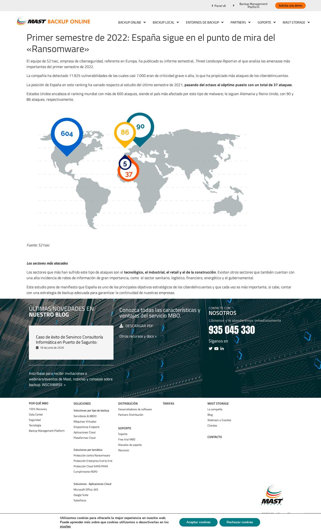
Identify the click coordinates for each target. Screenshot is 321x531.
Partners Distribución (130, 415)
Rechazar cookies (240, 522)
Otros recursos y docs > (138, 336)
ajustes (65, 526)
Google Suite (81, 495)
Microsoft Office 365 (86, 489)
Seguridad (35, 420)
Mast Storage (294, 22)
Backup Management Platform (47, 431)
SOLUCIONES (82, 403)
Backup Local (163, 22)
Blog (210, 415)
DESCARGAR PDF (139, 326)
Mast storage (218, 403)
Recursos (123, 450)
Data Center (36, 414)
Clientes (212, 425)
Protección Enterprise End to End (93, 461)
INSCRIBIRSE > (54, 384)
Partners (238, 22)
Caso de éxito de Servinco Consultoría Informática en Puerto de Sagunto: (69, 339)
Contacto (214, 437)
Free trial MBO (126, 439)
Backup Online (129, 22)
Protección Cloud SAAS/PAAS (91, 466)
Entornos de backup (202, 22)
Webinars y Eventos (219, 420)
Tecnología (35, 425)
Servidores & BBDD (85, 416)
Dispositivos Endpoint (86, 427)
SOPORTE (124, 428)
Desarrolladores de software (135, 409)
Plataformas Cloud (84, 438)
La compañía (214, 409)
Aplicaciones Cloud (84, 432)
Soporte (264, 22)
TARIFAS (168, 403)
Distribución (128, 403)
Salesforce (80, 500)
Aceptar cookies (198, 522)
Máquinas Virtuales (85, 421)
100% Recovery (38, 409)
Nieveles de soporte (130, 445)
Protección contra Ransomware (92, 455)
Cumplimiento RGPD (86, 472)
